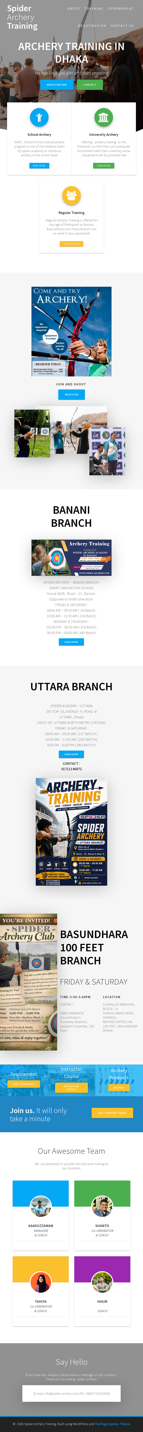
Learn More (71, 754)
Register (71, 394)
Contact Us (122, 26)
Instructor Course (71, 1087)
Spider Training (22, 17)
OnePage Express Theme (112, 1424)
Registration (92, 26)
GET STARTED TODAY (112, 1113)
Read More (39, 165)
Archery (119, 1087)
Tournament (120, 8)
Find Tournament (23, 1084)
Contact (89, 84)
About (74, 8)
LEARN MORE (104, 165)
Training (94, 8)
